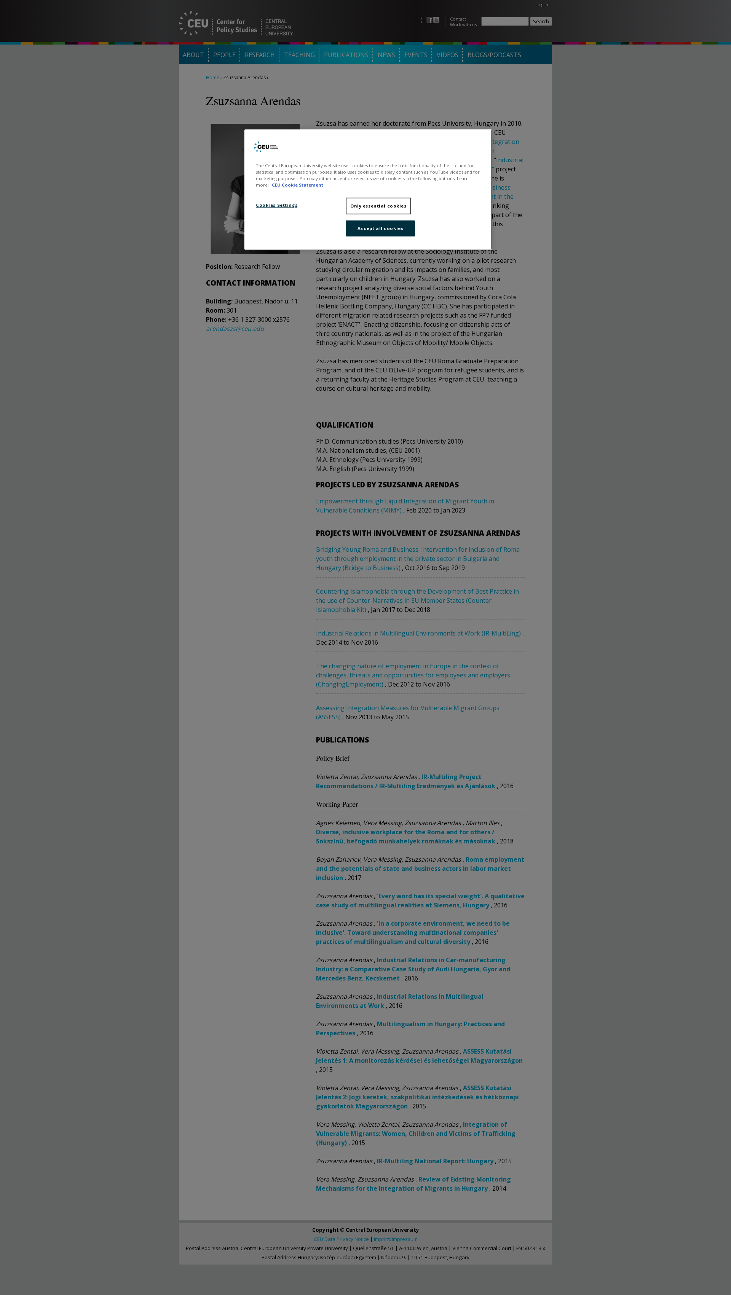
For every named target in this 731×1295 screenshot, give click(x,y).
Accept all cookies (380, 228)
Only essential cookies (378, 206)
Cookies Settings (276, 205)
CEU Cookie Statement (297, 185)
